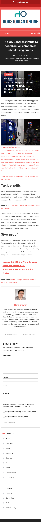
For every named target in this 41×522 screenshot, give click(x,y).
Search (34, 33)
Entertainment (11, 473)
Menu (6, 33)
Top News (8, 75)
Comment (7, 355)
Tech (8, 463)
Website (6, 393)
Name (6, 377)
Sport (8, 468)
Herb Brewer (20, 78)
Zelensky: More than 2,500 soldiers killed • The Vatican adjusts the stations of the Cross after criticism (31, 334)
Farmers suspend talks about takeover (12, 334)
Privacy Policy (11, 508)
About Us (9, 493)
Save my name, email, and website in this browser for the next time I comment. (18, 405)
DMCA (8, 503)
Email (5, 385)
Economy (9, 453)
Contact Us (10, 477)
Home (8, 438)
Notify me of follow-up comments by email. (21, 412)
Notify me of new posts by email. (17, 417)
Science (9, 458)
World (8, 448)
